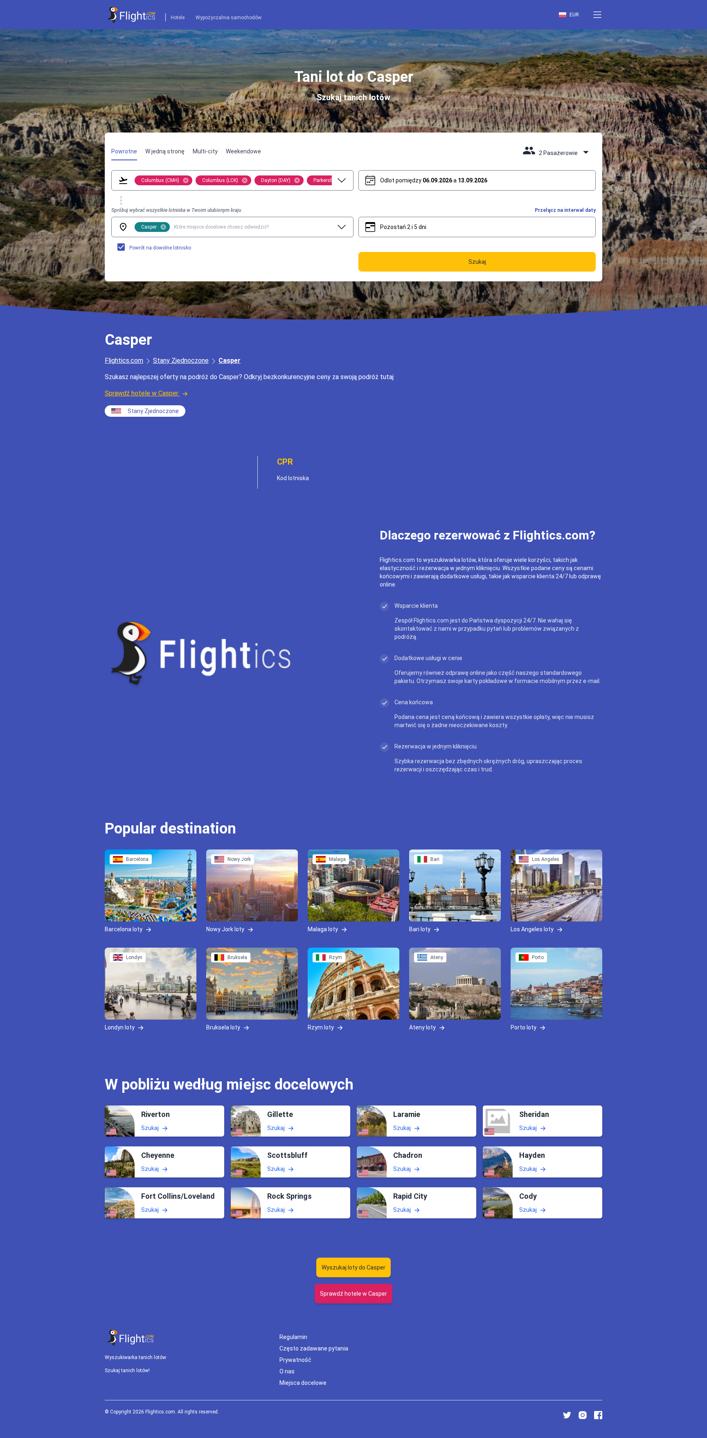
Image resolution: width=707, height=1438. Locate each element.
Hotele (178, 17)
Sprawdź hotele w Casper (141, 393)
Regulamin (293, 1337)
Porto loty (523, 1027)
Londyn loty (120, 1027)
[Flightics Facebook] (598, 1415)
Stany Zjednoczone (181, 360)
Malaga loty (323, 929)
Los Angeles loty (532, 929)
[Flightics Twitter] (567, 1415)
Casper (229, 360)
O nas (287, 1371)
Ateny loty (422, 1027)
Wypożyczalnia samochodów (228, 17)
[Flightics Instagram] (583, 1415)
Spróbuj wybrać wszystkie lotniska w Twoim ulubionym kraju (176, 210)
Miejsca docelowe (302, 1383)
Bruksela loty (223, 1027)
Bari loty (419, 929)
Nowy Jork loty (225, 929)
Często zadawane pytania (313, 1348)
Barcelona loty (123, 929)
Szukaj (150, 1127)
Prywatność (295, 1360)
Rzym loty (321, 1027)
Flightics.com (124, 360)
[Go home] (131, 1338)
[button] (597, 15)
